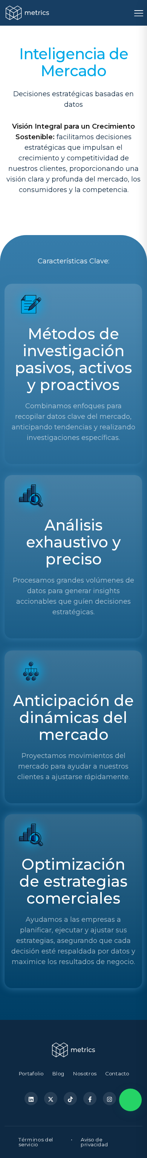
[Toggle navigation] (138, 13)
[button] (130, 1100)
